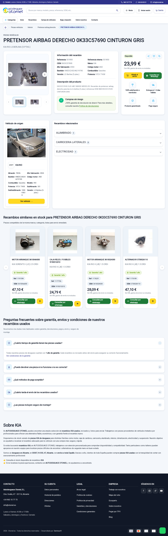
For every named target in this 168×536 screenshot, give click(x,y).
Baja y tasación (65, 20)
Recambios (32, 20)
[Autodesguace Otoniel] (13, 10)
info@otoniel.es (9, 505)
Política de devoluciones (89, 106)
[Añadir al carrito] (40, 301)
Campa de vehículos (48, 20)
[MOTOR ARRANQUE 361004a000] (27, 241)
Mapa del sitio (114, 495)
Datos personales (51, 490)
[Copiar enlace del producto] (159, 56)
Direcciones (49, 500)
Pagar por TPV (114, 511)
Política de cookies (84, 495)
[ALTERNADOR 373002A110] (140, 241)
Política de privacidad (85, 500)
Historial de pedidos (52, 495)
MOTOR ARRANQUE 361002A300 (101, 259)
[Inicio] (5, 27)
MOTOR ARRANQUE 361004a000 (26, 259)
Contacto (94, 20)
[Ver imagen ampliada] (27, 74)
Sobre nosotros (81, 20)
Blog (110, 517)
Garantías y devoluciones (87, 506)
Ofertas (47, 506)
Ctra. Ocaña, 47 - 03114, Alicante (16, 494)
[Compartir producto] (148, 56)
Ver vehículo (25, 201)
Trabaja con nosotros (117, 490)
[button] (108, 133)
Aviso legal (81, 490)
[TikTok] (155, 490)
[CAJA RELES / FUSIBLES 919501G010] (65, 241)
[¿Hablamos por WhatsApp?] (162, 530)
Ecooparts (113, 500)
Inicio (22, 20)
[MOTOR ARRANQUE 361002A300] (102, 241)
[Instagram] (149, 490)
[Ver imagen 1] (19, 102)
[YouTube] (161, 490)
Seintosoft (58, 531)
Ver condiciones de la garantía (18, 356)
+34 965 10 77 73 (10, 500)
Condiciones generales (86, 511)
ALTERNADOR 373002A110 (136, 259)
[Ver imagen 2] (34, 102)
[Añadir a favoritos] (154, 56)
